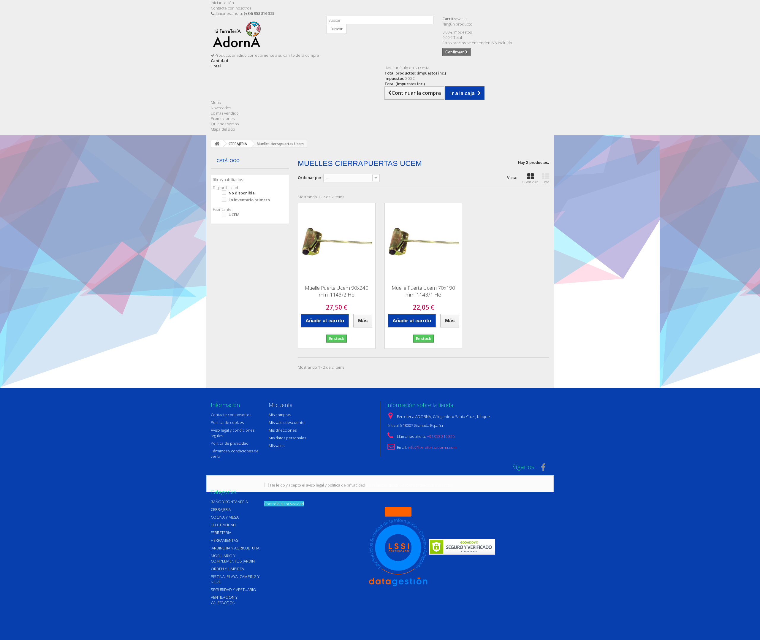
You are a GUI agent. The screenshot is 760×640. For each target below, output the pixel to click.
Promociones (223, 118)
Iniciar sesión (222, 2)
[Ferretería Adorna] (264, 36)
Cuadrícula (530, 182)
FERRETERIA (221, 532)
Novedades (221, 107)
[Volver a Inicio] (217, 144)
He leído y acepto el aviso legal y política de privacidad (317, 485)
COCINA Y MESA (225, 517)
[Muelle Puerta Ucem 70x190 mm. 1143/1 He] (423, 242)
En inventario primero (249, 199)
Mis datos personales (287, 438)
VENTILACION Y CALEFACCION (224, 600)
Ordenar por (310, 177)
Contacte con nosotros (231, 8)
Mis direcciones (283, 430)
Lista (545, 182)
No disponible (242, 193)
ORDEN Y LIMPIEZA (227, 568)
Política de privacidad (229, 443)
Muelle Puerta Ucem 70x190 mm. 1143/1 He (423, 291)
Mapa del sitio (223, 129)
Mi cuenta (280, 404)
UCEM (234, 214)
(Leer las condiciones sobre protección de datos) (409, 485)
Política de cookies (227, 422)
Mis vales (276, 445)
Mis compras (280, 414)
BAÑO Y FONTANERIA (229, 501)
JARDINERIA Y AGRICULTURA (235, 548)
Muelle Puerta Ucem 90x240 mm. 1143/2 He (336, 291)
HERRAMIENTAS (224, 540)
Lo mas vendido (225, 113)
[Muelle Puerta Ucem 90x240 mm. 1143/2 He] (337, 242)
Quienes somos (225, 123)
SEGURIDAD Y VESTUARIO (233, 589)
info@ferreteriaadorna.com (432, 447)
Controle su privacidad (284, 503)
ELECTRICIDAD (223, 524)
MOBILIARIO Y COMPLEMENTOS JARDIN (233, 558)
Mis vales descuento (287, 422)
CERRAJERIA (221, 509)
